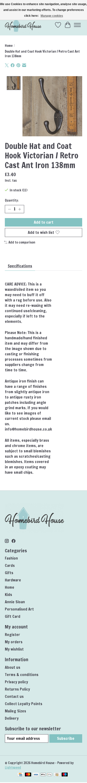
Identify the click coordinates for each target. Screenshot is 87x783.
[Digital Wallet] (46, 775)
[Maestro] (65, 775)
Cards (10, 565)
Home (9, 45)
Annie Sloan (15, 601)
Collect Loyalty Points (23, 703)
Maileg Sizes (15, 711)
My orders (13, 641)
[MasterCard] (28, 775)
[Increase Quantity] (19, 209)
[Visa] (36, 775)
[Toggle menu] (77, 25)
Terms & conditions (21, 674)
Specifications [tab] (20, 266)
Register (12, 634)
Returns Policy (17, 689)
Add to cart (43, 222)
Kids (8, 594)
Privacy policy (16, 682)
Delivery (12, 718)
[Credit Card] (20, 775)
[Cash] (57, 775)
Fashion (11, 558)
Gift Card (12, 616)
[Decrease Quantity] (9, 209)
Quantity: (12, 200)
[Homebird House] (23, 25)
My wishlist (14, 649)
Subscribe (65, 738)
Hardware (13, 580)
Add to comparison (21, 242)
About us (12, 667)
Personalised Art (19, 609)
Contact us (14, 696)
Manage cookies (52, 15)
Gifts (9, 572)
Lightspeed (13, 767)
